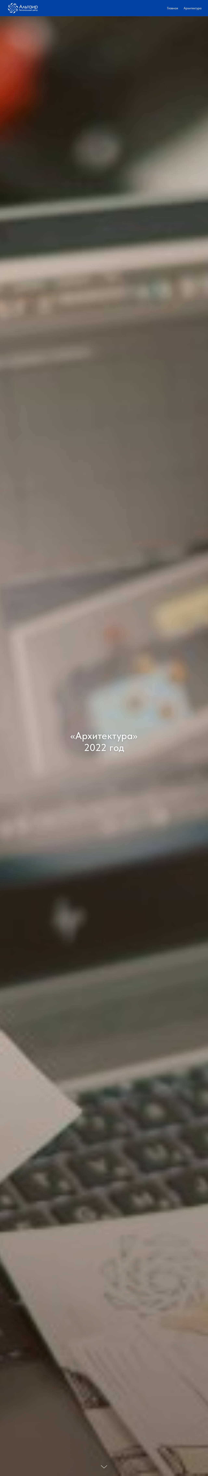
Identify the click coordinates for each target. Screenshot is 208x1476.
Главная (172, 8)
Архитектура (193, 8)
